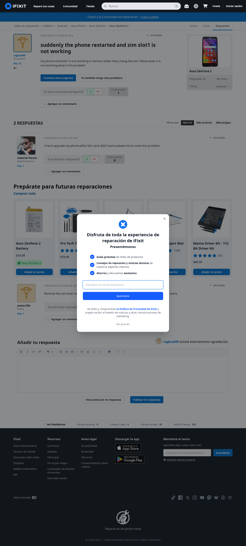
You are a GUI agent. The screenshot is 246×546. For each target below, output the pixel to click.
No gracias (123, 324)
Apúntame (123, 296)
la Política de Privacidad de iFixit (137, 309)
